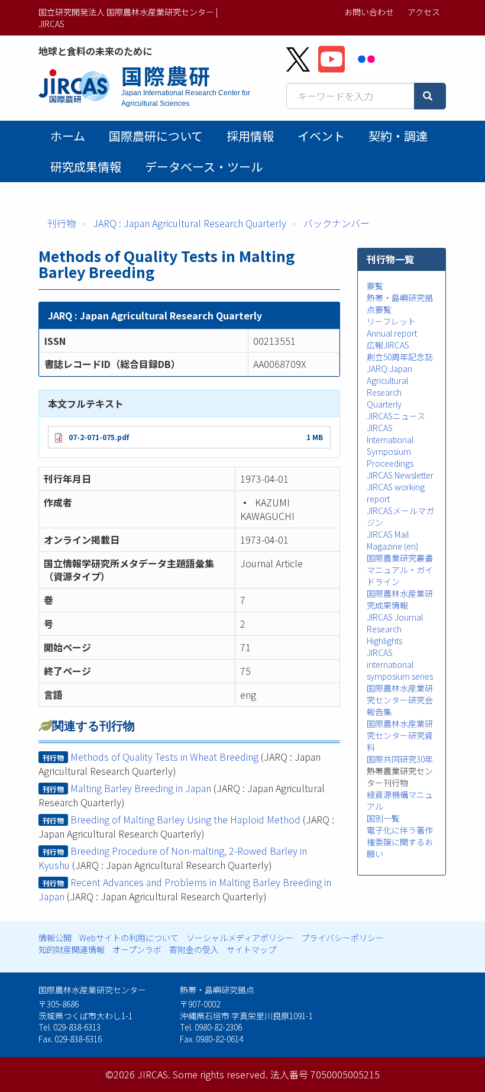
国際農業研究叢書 (400, 558)
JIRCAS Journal (395, 617)
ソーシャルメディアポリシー (239, 938)
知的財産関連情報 (71, 949)
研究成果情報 (85, 166)
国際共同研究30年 (400, 759)
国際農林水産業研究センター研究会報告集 (400, 700)
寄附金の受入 (194, 949)
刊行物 (61, 223)
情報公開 (55, 938)
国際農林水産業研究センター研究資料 (400, 735)
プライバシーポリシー (342, 938)
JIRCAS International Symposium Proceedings (390, 445)
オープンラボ (136, 949)
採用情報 (250, 135)
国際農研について (156, 135)
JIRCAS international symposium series (400, 664)
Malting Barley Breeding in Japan (140, 788)
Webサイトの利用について (129, 938)
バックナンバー (336, 223)
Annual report (392, 333)
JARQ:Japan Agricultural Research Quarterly (389, 386)
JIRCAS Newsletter (400, 475)
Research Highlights (384, 635)
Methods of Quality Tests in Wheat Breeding (164, 756)
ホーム (67, 135)
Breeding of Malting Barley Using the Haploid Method (185, 819)
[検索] (430, 96)
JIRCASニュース (396, 416)
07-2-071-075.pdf (99, 437)
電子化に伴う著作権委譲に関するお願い (400, 842)
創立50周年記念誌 (400, 357)
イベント (321, 135)
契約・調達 (398, 135)
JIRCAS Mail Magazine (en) (392, 540)
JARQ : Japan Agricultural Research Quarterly (189, 223)
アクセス (424, 12)
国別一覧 (383, 818)
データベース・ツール (204, 166)
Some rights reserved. (220, 1074)
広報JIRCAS (388, 345)
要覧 (375, 286)
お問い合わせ (369, 12)
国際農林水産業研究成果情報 (400, 599)
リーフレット (391, 321)
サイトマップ (251, 949)
